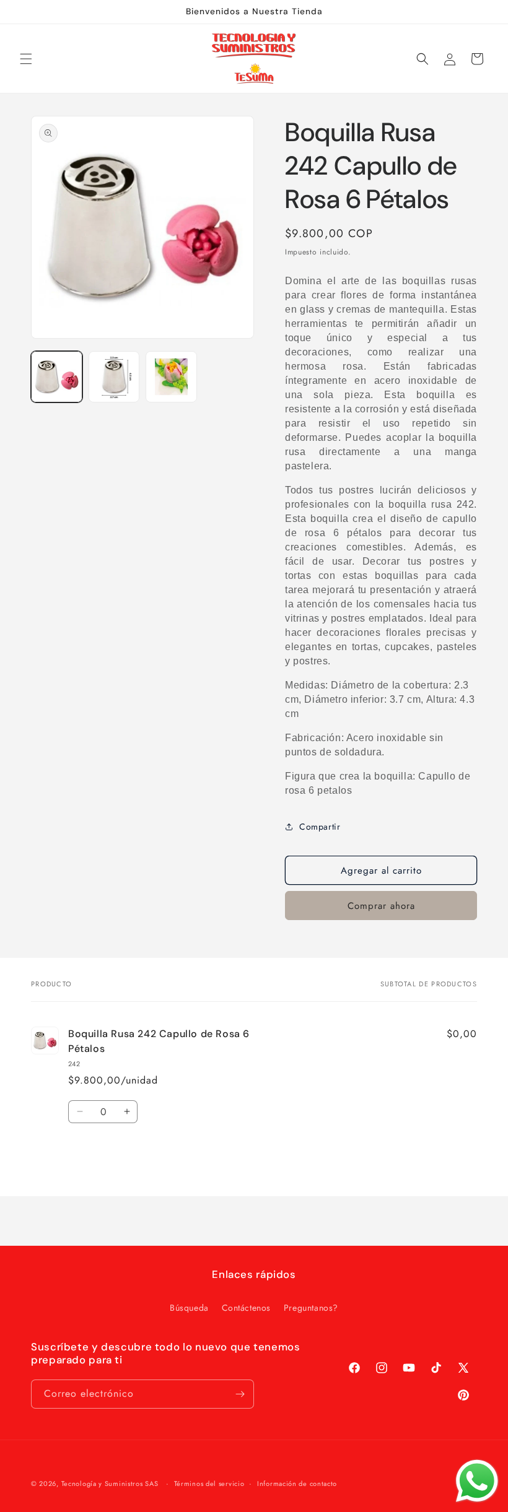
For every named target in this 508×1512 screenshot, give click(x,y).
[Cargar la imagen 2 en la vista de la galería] (114, 376)
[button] (26, 58)
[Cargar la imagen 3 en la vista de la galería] (171, 376)
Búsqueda (189, 1307)
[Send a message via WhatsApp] (477, 1481)
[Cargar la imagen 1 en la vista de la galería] (56, 376)
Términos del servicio (209, 1483)
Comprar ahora (381, 906)
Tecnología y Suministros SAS (110, 1483)
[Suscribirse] (239, 1394)
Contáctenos (246, 1307)
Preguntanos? (311, 1307)
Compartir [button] (319, 826)
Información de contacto (297, 1483)
